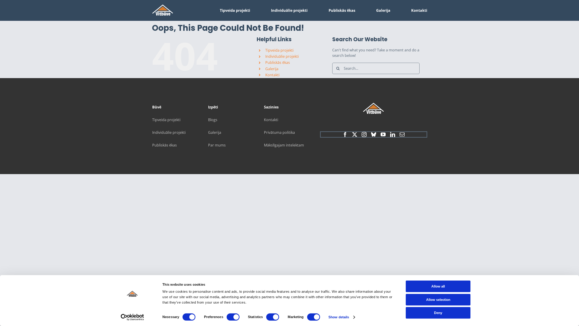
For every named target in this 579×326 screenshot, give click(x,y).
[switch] (233, 317)
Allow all (438, 286)
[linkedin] (392, 134)
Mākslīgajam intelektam (284, 145)
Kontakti (272, 74)
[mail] (402, 134)
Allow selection (438, 300)
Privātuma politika (279, 132)
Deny (438, 313)
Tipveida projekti (279, 50)
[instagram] (364, 134)
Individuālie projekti (282, 56)
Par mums (217, 145)
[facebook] (345, 134)
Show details (338, 317)
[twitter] (354, 134)
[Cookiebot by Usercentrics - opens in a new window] (132, 317)
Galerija (271, 68)
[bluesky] (373, 134)
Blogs (212, 119)
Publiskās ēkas (277, 62)
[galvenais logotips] (162, 6)
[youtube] (383, 134)
